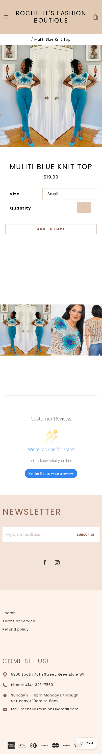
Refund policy (15, 629)
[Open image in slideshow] (51, 96)
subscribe (86, 535)
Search (9, 612)
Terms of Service (18, 621)
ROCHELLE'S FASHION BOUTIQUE (51, 17)
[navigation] (6, 17)
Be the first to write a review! (51, 473)
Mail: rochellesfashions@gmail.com (45, 709)
